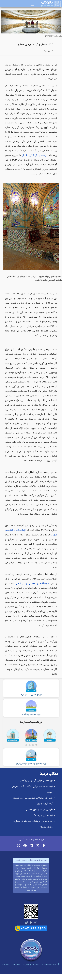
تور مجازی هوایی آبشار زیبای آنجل (36, 780)
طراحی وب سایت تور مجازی (39, 809)
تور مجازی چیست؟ (43, 815)
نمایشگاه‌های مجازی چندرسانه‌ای (32, 583)
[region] (31, 737)
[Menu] (32, 4)
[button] (36, 745)
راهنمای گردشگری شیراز (34, 155)
